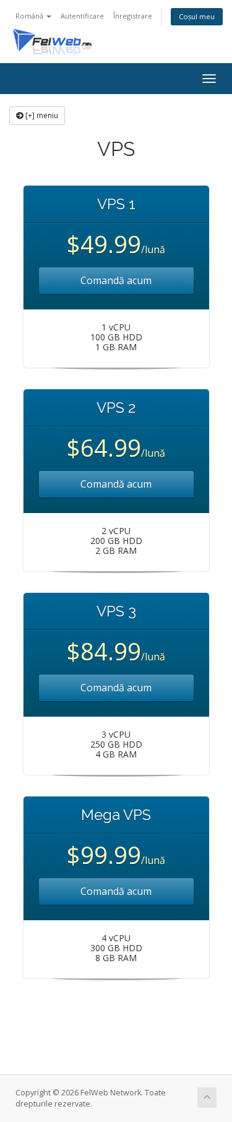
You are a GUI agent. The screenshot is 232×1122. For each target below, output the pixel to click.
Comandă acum (116, 280)
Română (30, 15)
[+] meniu (41, 115)
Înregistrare (132, 15)
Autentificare (82, 15)
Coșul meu (197, 16)
